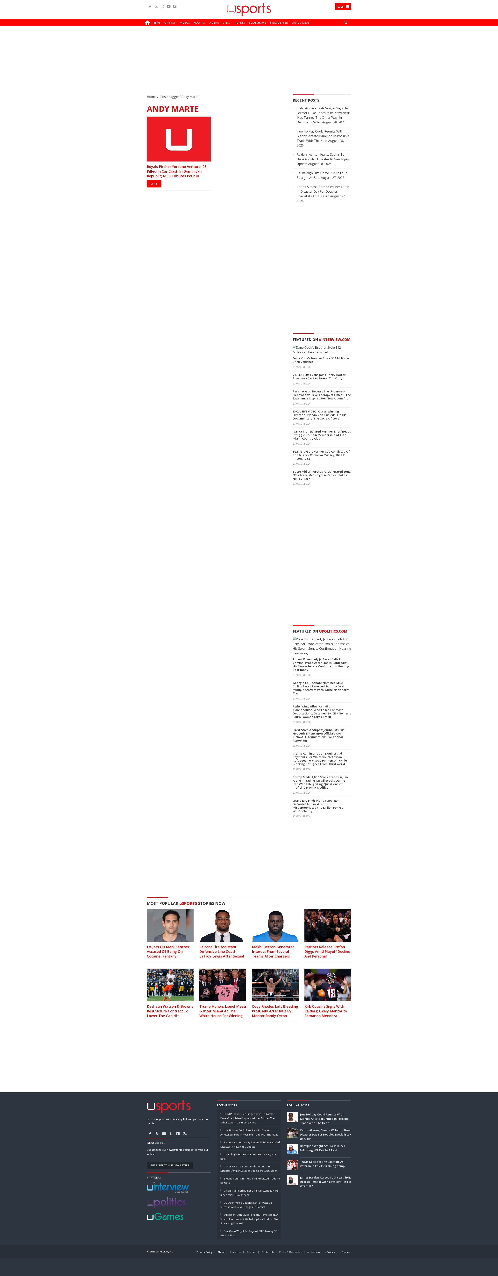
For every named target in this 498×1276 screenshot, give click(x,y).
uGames (345, 1252)
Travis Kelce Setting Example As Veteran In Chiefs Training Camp (322, 1164)
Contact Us (267, 1252)
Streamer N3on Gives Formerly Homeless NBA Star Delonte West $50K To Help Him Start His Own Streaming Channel (249, 1219)
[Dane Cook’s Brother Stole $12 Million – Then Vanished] (322, 349)
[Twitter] (156, 6)
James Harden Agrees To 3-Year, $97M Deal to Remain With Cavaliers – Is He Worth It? (326, 1182)
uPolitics (330, 1252)
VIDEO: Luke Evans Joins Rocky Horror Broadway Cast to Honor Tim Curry (319, 376)
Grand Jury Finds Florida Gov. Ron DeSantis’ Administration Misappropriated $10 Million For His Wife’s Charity (318, 806)
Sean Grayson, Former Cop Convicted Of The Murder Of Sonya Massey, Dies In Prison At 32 (321, 454)
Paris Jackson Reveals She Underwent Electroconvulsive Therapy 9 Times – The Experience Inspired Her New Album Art (322, 394)
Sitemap (251, 1252)
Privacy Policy (204, 1252)
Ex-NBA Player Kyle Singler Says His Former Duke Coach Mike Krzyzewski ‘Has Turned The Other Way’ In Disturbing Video (247, 1118)
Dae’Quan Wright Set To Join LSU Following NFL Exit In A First (322, 1148)
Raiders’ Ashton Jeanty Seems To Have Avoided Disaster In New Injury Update (323, 159)
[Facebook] (150, 6)
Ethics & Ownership (290, 1252)
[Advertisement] (249, 63)
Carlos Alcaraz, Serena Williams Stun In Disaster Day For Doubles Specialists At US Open (323, 191)
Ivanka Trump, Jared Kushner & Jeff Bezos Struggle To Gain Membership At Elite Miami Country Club (322, 434)
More (154, 184)
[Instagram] (162, 6)
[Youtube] (169, 6)
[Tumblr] (171, 1133)
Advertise (235, 1252)
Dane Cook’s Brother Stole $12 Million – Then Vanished (321, 360)
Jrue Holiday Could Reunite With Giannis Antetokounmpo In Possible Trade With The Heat (323, 136)
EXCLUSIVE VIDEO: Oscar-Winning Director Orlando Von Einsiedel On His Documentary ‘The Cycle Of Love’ (319, 414)
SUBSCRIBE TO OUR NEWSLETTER (170, 1165)
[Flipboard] (175, 6)
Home (151, 97)
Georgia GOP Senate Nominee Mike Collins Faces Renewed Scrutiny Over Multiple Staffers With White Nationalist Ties (321, 688)
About (221, 1252)
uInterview (313, 1252)
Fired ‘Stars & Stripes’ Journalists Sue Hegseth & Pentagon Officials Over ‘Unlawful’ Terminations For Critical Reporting (319, 735)
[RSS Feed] (185, 1133)
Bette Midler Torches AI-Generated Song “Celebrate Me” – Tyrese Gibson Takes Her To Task (322, 475)
